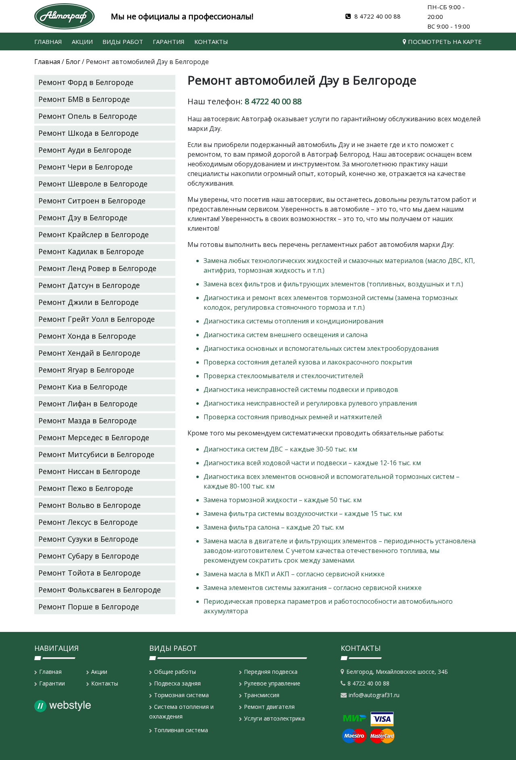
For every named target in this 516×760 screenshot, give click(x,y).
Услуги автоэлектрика (274, 718)
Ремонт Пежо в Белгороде (85, 488)
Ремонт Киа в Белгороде (82, 386)
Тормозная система (181, 695)
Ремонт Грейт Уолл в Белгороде (96, 319)
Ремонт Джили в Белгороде (88, 302)
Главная (48, 41)
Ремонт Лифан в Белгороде (87, 403)
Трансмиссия (261, 695)
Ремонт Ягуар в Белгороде (86, 370)
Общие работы (175, 671)
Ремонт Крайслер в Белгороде (93, 234)
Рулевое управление (272, 683)
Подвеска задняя (177, 683)
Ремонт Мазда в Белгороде (87, 420)
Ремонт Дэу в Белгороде (82, 217)
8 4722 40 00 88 (377, 16)
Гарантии (52, 683)
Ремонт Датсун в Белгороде (89, 285)
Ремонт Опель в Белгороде (87, 116)
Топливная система (181, 730)
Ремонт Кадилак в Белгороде (91, 251)
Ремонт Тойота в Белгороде (89, 573)
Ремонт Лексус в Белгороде (88, 522)
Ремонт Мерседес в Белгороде (93, 437)
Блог (73, 61)
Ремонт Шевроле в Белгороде (93, 183)
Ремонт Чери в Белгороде (85, 167)
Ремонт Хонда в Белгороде (87, 336)
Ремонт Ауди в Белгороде (84, 150)
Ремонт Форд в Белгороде (85, 82)
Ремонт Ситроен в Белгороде (92, 200)
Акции (82, 41)
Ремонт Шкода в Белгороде (88, 133)
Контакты (211, 41)
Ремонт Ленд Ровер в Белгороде (97, 268)
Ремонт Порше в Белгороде (88, 606)
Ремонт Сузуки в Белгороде (88, 539)
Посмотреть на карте (444, 41)
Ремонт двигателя (269, 706)
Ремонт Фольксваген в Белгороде (99, 589)
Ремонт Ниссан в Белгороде (89, 471)
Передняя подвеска (271, 671)
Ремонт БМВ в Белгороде (84, 99)
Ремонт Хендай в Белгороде (89, 353)
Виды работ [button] (122, 41)
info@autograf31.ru (374, 695)
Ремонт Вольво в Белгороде (89, 505)
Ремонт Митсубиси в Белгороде (96, 454)
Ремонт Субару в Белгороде (88, 556)
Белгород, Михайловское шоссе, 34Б (397, 671)
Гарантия (169, 41)
